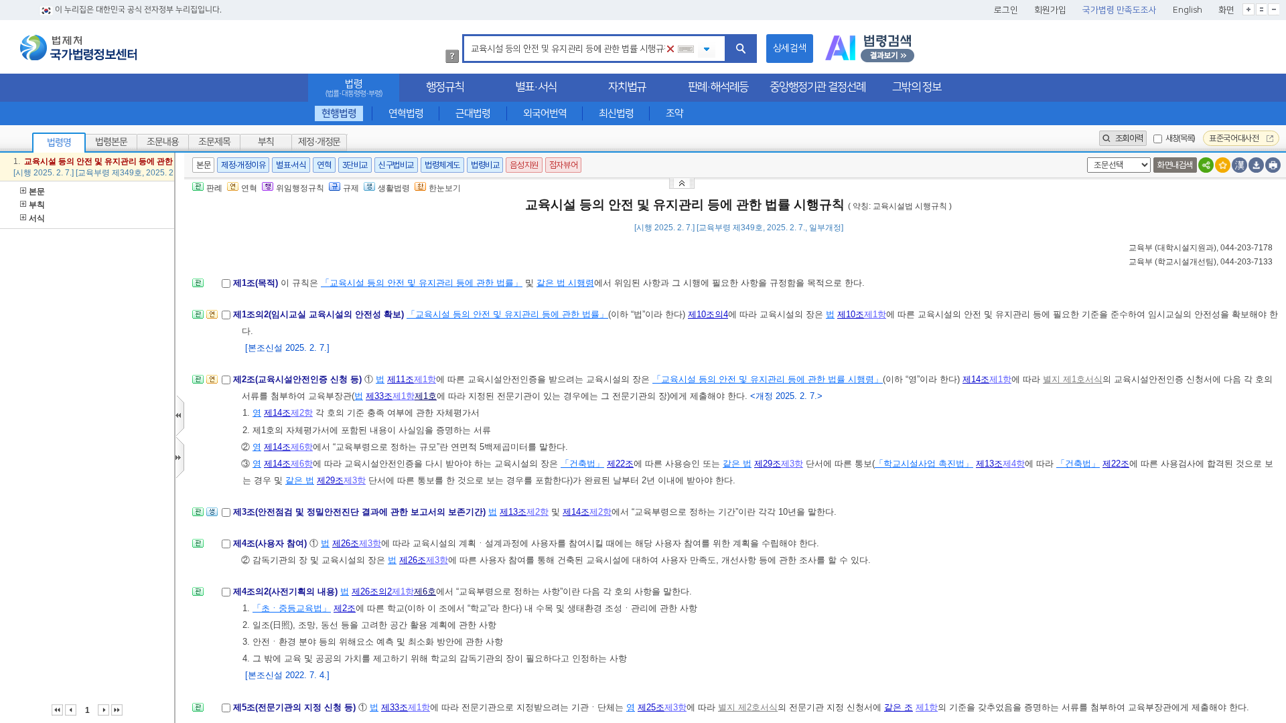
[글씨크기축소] (1273, 9)
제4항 (1014, 464)
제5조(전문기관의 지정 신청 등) (295, 707)
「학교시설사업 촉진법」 (924, 464)
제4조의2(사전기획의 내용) (286, 591)
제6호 (425, 591)
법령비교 (485, 165)
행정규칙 (444, 87)
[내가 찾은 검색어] (706, 50)
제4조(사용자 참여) (271, 543)
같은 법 (737, 464)
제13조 (989, 464)
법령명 (59, 142)
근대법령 (472, 113)
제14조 (975, 379)
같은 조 (898, 707)
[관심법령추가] (1222, 165)
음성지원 (524, 165)
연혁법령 (405, 113)
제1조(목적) (257, 283)
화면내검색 (1175, 165)
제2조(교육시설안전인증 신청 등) (298, 379)
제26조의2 (372, 591)
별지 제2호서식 (748, 707)
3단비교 (355, 165)
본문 (37, 191)
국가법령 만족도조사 (1119, 10)
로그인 (1006, 10)
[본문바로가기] (683, 182)
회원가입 (1050, 10)
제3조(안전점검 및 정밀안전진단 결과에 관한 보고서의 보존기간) (360, 512)
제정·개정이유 (243, 165)
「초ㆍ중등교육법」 (292, 608)
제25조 (651, 707)
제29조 (767, 464)
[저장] (1256, 165)
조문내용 (163, 142)
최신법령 (616, 113)
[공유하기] (1206, 165)
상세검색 (789, 48)
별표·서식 (536, 87)
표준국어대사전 (1235, 138)
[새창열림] (869, 48)
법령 (354, 88)
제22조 (620, 464)
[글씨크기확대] (1248, 9)
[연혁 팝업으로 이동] (212, 318)
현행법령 (339, 113)
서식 (37, 218)
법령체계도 (442, 165)
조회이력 (1128, 138)
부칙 (266, 142)
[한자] (1239, 165)
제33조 (379, 396)
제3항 (792, 464)
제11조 (400, 379)
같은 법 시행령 (565, 283)
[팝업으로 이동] (212, 516)
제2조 (345, 608)
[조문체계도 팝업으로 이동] (198, 287)
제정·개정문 (319, 142)
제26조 (345, 543)
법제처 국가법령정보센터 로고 (78, 47)
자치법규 (627, 87)
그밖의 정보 (916, 87)
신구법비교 (396, 165)
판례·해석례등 (718, 87)
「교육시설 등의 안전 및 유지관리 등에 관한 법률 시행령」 (767, 379)
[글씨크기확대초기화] (1261, 9)
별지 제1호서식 (1072, 379)
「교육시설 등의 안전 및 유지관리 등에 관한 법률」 (421, 283)
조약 (674, 113)
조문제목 (214, 142)
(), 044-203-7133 (1201, 261)
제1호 (426, 396)
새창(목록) (1180, 138)
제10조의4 (708, 314)
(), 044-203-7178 (1201, 247)
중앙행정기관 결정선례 (817, 87)
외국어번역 (545, 113)
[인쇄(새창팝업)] (1273, 165)
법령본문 (111, 142)
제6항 (302, 447)
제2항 (302, 413)
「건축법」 (582, 464)
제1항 (875, 314)
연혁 (324, 165)
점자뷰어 (563, 165)
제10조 (850, 314)
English (1187, 10)
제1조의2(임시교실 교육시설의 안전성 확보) (320, 314)
